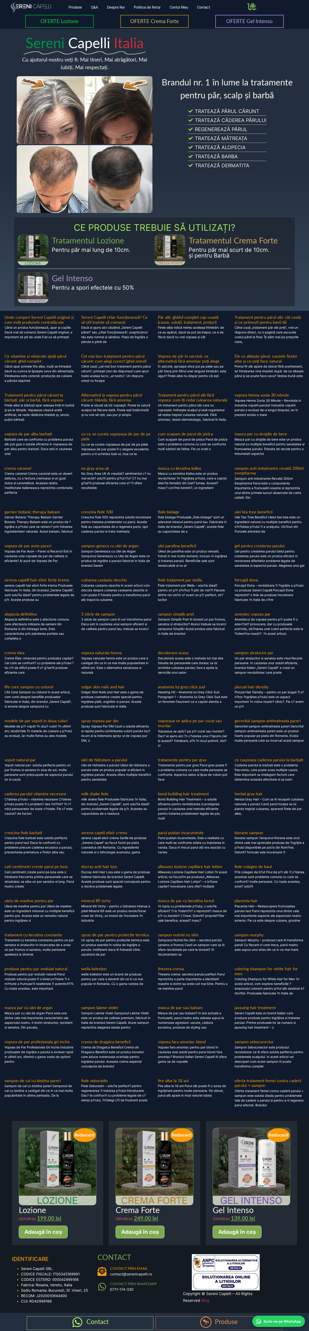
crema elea (14, 653)
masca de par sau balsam (180, 1008)
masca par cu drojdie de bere (261, 434)
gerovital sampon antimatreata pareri (268, 721)
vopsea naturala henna (101, 653)
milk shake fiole (95, 794)
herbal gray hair (249, 794)
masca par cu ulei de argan (28, 1008)
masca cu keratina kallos (179, 469)
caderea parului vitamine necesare (35, 794)
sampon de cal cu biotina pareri (33, 1081)
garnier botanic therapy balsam (32, 512)
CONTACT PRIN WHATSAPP (133, 1284)
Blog (205, 1300)
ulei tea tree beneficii (254, 512)
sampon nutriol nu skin (178, 935)
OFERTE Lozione (59, 21)
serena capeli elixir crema (104, 833)
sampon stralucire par (254, 653)
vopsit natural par (20, 760)
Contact (203, 7)
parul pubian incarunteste (181, 833)
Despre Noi (116, 7)
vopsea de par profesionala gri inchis (37, 1042)
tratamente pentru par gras (182, 760)
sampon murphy (249, 935)
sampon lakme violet (99, 1008)
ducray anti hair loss (99, 867)
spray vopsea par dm (100, 721)
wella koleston (94, 969)
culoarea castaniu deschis (104, 580)
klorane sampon (249, 833)
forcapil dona (246, 580)
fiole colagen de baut (253, 867)
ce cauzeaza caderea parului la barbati (269, 760)
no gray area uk (95, 469)
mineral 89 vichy (96, 901)
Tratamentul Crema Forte (233, 241)
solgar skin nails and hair (103, 687)
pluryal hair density (252, 687)
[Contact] (77, 1322)
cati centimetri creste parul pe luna (36, 867)
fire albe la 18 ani (173, 1081)
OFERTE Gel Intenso (249, 21)
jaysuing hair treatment (255, 1008)
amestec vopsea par (253, 614)
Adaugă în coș (43, 1232)
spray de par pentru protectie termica (115, 935)
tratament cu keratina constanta (33, 935)
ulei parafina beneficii (177, 546)
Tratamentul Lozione (88, 241)
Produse (75, 7)
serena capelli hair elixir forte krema (37, 580)
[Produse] (206, 1322)
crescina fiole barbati (23, 833)
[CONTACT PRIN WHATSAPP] (102, 1286)
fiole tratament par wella (180, 580)
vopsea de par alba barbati (28, 434)
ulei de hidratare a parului (104, 760)
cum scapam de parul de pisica (185, 434)
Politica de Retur (147, 7)
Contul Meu (179, 7)
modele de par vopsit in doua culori (36, 721)
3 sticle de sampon (98, 614)
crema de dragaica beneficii (106, 1042)
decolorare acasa (173, 653)
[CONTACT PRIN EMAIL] (102, 1271)
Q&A (94, 7)
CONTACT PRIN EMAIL (128, 1268)
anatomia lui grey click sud (181, 687)
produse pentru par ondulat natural (36, 969)
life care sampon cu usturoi (29, 687)
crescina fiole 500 (97, 512)
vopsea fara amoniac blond (182, 1042)
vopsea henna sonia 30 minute (262, 395)
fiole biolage (168, 512)
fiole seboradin (94, 1081)
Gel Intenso (72, 279)
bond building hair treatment (183, 794)
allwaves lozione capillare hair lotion (190, 867)
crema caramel (18, 469)
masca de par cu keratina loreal (186, 901)
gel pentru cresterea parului (260, 546)
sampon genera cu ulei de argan (109, 546)
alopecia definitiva (21, 614)
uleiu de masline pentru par (29, 901)
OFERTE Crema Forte (154, 21)
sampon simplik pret (176, 614)
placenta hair (246, 901)
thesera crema (171, 969)
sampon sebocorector (254, 1042)
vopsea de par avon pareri (28, 546)
